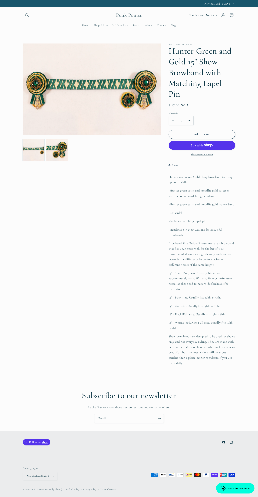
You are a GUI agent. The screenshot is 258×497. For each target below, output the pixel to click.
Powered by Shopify (52, 489)
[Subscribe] (159, 418)
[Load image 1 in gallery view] (33, 150)
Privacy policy (90, 489)
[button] (27, 15)
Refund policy (73, 489)
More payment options (202, 154)
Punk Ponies (37, 489)
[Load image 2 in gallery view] (57, 150)
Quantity (173, 112)
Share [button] (175, 165)
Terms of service (108, 489)
